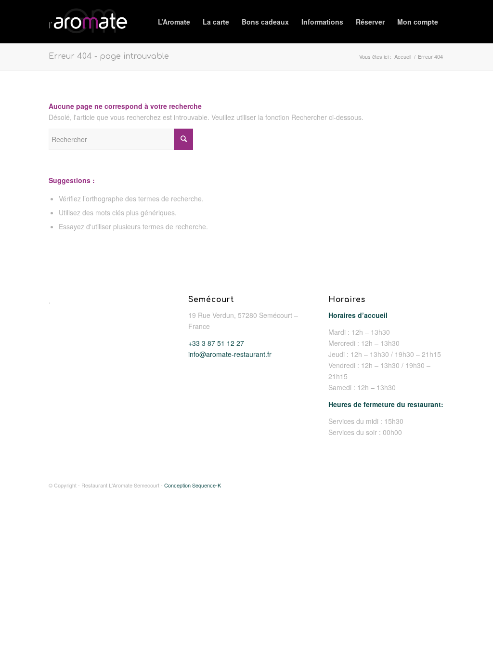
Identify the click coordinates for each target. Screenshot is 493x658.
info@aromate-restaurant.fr (230, 354)
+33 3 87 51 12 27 (216, 343)
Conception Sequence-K (192, 485)
